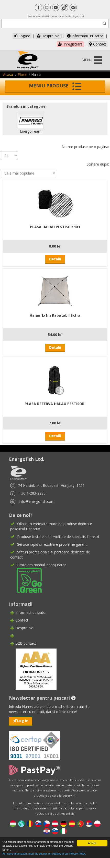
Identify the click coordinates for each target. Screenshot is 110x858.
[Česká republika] (46, 823)
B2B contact (25, 643)
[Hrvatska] (46, 830)
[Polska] (97, 823)
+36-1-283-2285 (32, 493)
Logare (23, 35)
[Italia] (63, 830)
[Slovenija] (55, 830)
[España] (72, 823)
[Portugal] (80, 823)
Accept (92, 843)
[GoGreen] (26, 579)
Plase (22, 74)
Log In (22, 720)
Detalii (55, 259)
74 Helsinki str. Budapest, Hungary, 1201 (51, 485)
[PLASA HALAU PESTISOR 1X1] (55, 201)
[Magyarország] (13, 823)
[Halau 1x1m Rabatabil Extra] (55, 289)
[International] (21, 823)
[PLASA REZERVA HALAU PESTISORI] (55, 378)
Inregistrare (73, 44)
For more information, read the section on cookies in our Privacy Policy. (44, 853)
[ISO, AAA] (34, 742)
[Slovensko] (38, 823)
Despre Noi (50, 35)
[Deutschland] (63, 823)
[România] (30, 823)
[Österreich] (55, 823)
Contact (99, 44)
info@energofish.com (36, 501)
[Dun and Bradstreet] (33, 668)
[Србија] (89, 823)
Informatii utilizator (87, 35)
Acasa (8, 74)
